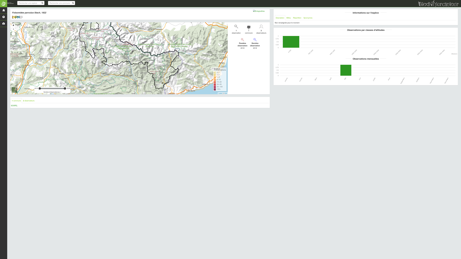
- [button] (13, 29)
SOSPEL (14, 105)
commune (16, 100)
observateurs (28, 100)
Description (280, 18)
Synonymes (307, 18)
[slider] (40, 88)
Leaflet (220, 93)
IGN (226, 93)
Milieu (288, 18)
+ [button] (13, 25)
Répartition (297, 18)
